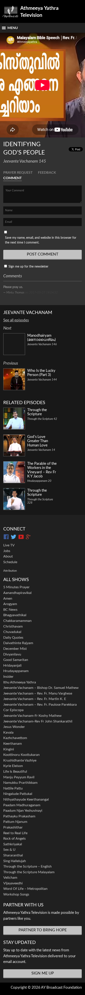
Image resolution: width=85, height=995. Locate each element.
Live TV (9, 545)
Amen (7, 598)
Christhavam (13, 626)
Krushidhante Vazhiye (19, 760)
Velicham (10, 877)
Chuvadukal (12, 632)
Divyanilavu (12, 654)
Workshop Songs (16, 894)
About (8, 556)
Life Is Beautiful (15, 771)
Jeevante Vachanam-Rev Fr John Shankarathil (37, 721)
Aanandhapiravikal (17, 593)
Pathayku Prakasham (19, 816)
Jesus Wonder (14, 727)
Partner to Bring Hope (43, 930)
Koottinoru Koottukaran (21, 755)
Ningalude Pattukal (17, 794)
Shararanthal (13, 855)
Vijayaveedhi (13, 883)
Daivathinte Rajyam (18, 643)
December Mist (15, 648)
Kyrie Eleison (13, 766)
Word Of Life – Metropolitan (25, 888)
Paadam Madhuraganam (21, 805)
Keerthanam (12, 743)
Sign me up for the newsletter (28, 266)
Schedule (10, 562)
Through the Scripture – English (27, 866)
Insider (8, 676)
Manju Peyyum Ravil (18, 777)
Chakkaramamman (17, 621)
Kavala (8, 732)
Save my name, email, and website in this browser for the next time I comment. (40, 240)
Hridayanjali (12, 665)
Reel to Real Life (15, 833)
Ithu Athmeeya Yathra (19, 682)
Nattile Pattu (13, 788)
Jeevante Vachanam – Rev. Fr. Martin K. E (34, 699)
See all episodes (16, 320)
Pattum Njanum (15, 821)
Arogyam (10, 604)
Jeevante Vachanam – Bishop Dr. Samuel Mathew (41, 688)
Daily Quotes (13, 637)
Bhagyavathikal (14, 615)
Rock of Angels (14, 838)
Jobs (6, 551)
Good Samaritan (15, 660)
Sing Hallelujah (14, 861)
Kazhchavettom (15, 738)
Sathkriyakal (12, 844)
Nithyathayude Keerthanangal (26, 799)
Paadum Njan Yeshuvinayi (22, 810)
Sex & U (9, 849)
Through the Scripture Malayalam (28, 872)
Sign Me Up (42, 973)
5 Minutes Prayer (16, 587)
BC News (10, 609)
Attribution (10, 571)
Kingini (8, 749)
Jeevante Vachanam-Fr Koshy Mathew (32, 715)
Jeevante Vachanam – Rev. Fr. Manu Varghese (37, 693)
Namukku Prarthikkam (20, 782)
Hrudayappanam (16, 671)
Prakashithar (13, 827)
